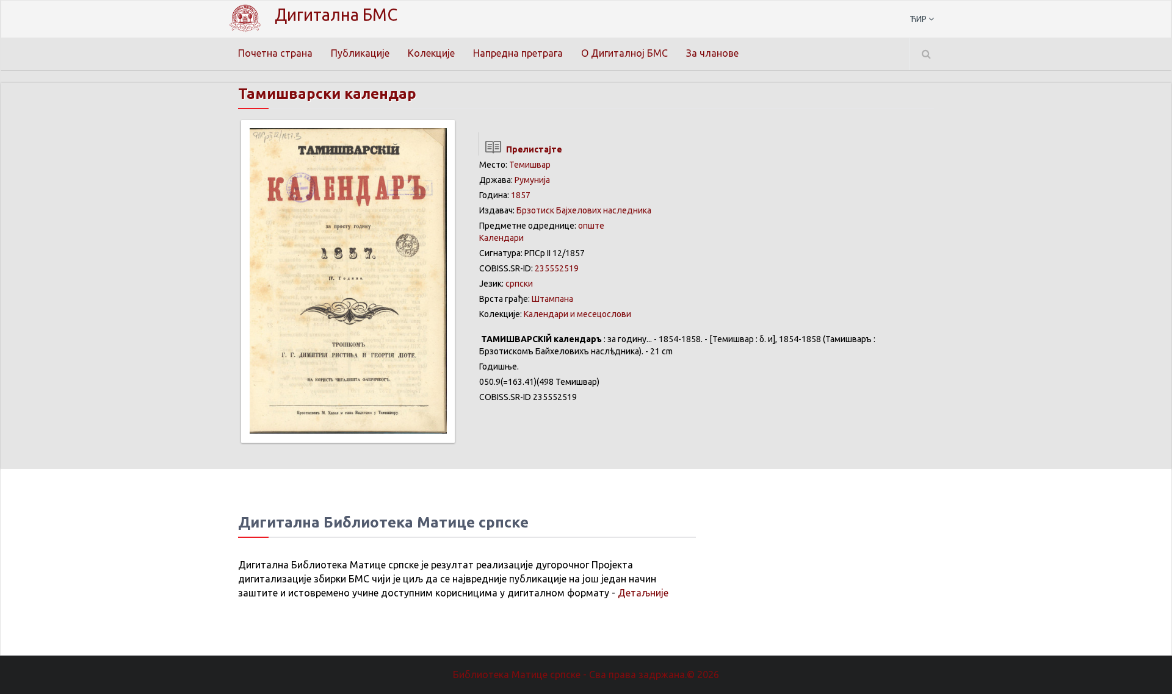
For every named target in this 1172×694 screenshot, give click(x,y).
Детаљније (643, 592)
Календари (501, 238)
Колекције (431, 53)
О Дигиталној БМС (624, 53)
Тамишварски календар (327, 93)
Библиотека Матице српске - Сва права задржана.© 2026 (586, 674)
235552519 (557, 268)
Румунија (532, 180)
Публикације (360, 53)
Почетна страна (275, 53)
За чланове (712, 53)
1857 (520, 195)
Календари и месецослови (577, 314)
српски (519, 283)
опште (591, 226)
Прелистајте (532, 149)
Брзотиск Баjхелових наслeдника (583, 210)
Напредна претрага (518, 53)
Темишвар (530, 165)
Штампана (552, 299)
